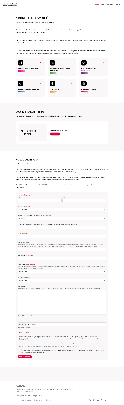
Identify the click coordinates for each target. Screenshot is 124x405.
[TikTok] (106, 400)
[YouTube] (98, 400)
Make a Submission (25, 357)
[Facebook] (90, 400)
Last (64, 197)
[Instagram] (94, 400)
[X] (102, 400)
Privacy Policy (37, 400)
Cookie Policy (48, 400)
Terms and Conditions (24, 400)
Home (97, 4)
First (19, 197)
